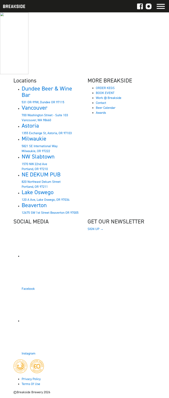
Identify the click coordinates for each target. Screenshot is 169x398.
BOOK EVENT (105, 93)
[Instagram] (148, 6)
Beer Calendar (105, 108)
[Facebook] (140, 6)
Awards (101, 112)
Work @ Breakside (108, 98)
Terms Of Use (31, 384)
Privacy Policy (31, 379)
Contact (101, 103)
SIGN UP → (95, 229)
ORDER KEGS (105, 88)
